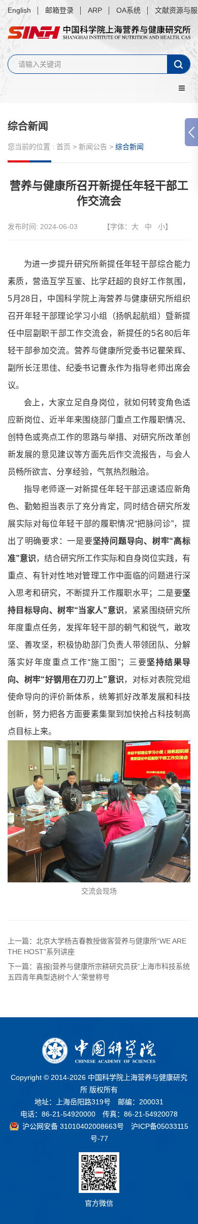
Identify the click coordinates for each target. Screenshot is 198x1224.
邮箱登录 (59, 10)
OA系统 (128, 10)
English (19, 10)
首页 (63, 147)
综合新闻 (28, 126)
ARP (95, 10)
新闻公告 (93, 147)
